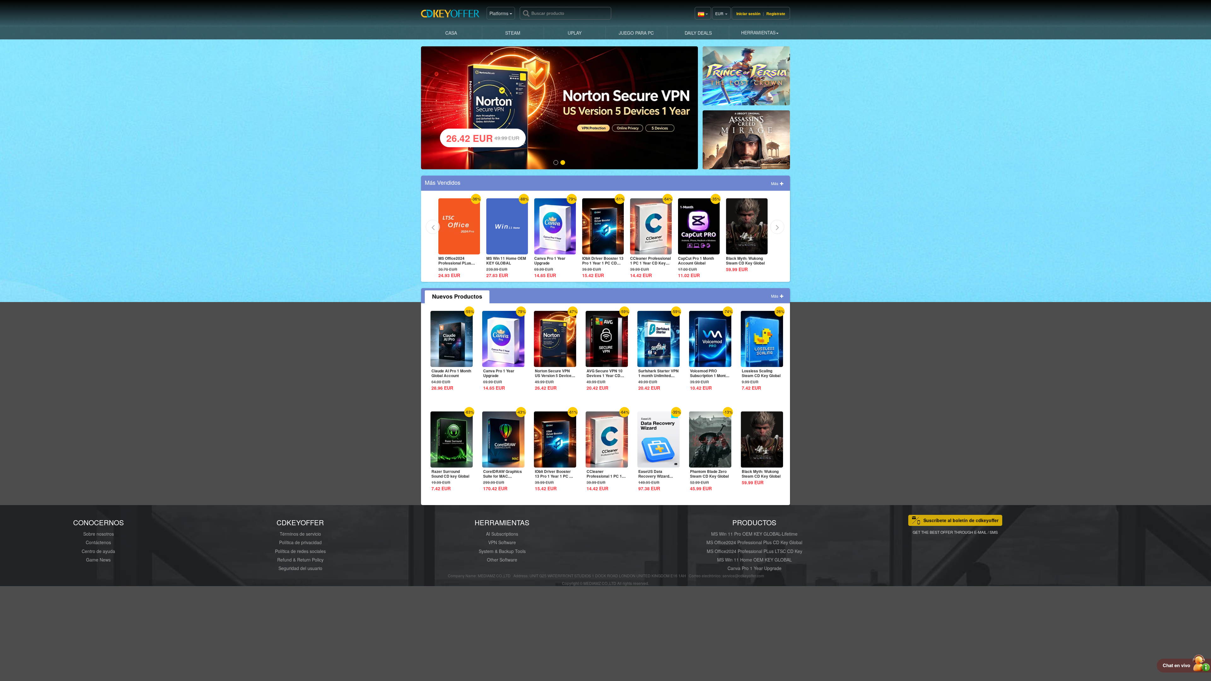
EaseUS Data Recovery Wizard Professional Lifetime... (653, 478)
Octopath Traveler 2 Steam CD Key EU (743, 260)
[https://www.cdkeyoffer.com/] (452, 15)
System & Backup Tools (502, 551)
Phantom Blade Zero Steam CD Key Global (709, 474)
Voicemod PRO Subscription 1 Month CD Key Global (709, 375)
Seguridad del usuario (300, 568)
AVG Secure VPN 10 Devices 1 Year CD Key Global (605, 375)
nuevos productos (457, 296)
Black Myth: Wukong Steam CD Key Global (697, 260)
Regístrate (775, 13)
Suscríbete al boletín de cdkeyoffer (960, 520)
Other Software (502, 559)
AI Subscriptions (502, 534)
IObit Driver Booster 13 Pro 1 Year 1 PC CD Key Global (555, 263)
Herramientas (758, 32)
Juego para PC (636, 33)
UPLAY (575, 33)
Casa (451, 33)
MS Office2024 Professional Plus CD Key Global (754, 542)
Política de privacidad (300, 542)
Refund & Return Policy (300, 559)
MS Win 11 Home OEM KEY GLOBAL (458, 260)
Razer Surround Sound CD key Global (450, 474)
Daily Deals (698, 33)
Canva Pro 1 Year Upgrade (502, 260)
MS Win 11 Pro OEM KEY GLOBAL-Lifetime (754, 534)
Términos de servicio (300, 534)
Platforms (499, 13)
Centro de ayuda (98, 551)
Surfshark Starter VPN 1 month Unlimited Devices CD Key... (658, 375)
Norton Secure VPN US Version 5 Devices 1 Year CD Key (554, 375)
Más (775, 183)
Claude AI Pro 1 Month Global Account (451, 373)
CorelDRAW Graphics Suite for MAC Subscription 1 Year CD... (502, 478)
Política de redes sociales (300, 551)
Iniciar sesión (748, 13)
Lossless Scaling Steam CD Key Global (761, 373)
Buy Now (746, 78)
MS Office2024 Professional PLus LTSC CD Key (754, 551)
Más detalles (458, 249)
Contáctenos (98, 542)
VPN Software (502, 542)
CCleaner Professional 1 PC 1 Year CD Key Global (602, 263)
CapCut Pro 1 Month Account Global (648, 260)
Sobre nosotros (98, 534)
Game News (98, 559)
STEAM (512, 33)
